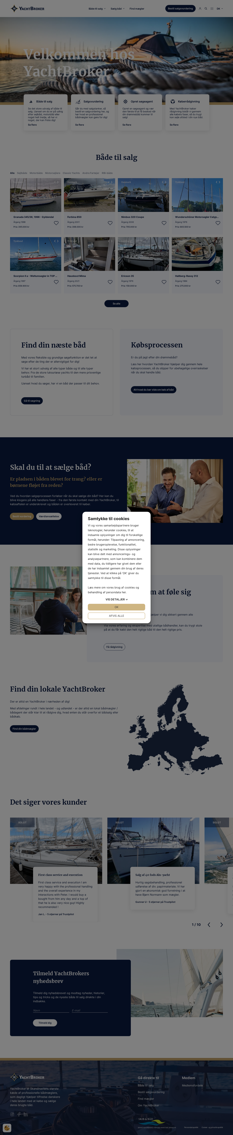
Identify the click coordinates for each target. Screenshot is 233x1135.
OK (116, 607)
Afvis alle (116, 615)
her (124, 592)
